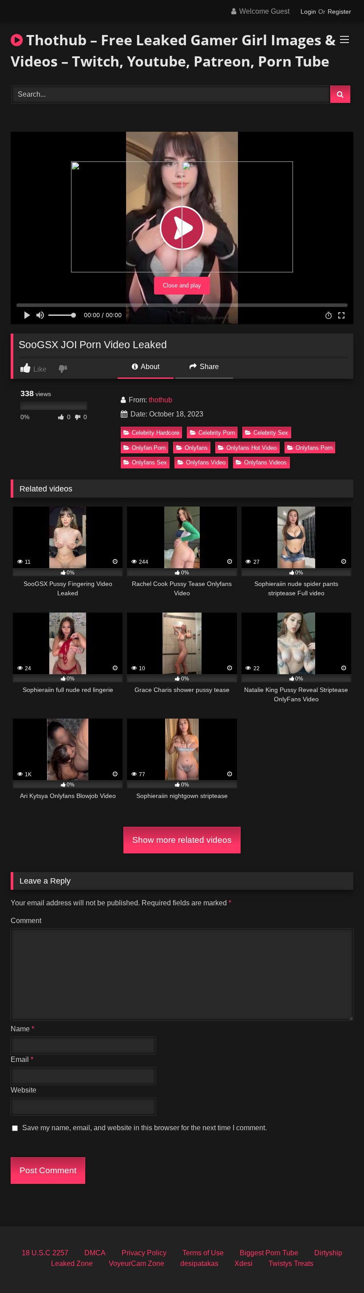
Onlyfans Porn (314, 447)
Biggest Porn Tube (269, 1253)
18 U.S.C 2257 (45, 1253)
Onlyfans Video (206, 462)
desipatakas (199, 1263)
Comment (26, 920)
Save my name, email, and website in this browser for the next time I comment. (144, 1128)
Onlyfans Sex (149, 462)
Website (23, 1090)
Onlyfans (196, 447)
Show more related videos (182, 840)
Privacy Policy (144, 1253)
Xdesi (243, 1263)
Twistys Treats (291, 1263)
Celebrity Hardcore (155, 432)
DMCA (95, 1253)
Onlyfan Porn (149, 447)
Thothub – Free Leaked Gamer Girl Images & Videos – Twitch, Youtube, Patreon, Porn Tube (173, 50)
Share (208, 366)
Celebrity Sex (270, 432)
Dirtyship (328, 1253)
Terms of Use (203, 1253)
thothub (160, 400)
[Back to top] (336, 1266)
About (149, 366)
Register (339, 11)
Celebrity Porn (216, 432)
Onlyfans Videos (265, 462)
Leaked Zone (72, 1263)
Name (22, 1029)
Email (22, 1059)
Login (308, 11)
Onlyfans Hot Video (251, 447)
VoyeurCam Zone (136, 1263)
